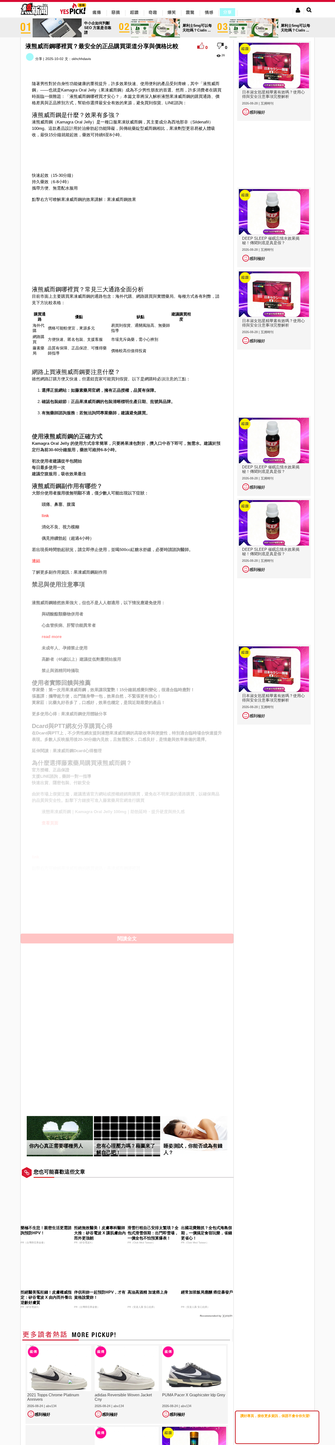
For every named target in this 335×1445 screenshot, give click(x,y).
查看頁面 (50, 823)
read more (52, 636)
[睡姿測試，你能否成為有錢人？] (194, 1136)
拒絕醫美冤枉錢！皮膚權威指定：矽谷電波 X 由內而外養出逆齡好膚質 (46, 1297)
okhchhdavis (81, 59)
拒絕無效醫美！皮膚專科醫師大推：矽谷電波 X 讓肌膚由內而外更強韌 (100, 1233)
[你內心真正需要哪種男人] (59, 1136)
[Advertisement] (127, 154)
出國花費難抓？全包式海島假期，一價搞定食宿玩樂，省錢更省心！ (206, 1233)
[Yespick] (74, 13)
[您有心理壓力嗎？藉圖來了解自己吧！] (127, 1136)
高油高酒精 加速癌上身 (148, 1292)
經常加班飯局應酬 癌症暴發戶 (207, 1292)
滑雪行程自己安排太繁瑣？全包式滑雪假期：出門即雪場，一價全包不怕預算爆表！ (153, 1233)
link (45, 515)
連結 (36, 561)
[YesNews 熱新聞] (34, 16)
